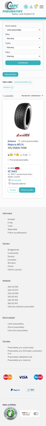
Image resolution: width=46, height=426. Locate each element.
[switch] (36, 413)
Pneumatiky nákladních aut (20, 357)
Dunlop (11, 256)
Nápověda (12, 229)
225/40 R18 (13, 293)
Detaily (13, 190)
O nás (10, 222)
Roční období (10, 26)
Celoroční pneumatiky (18, 330)
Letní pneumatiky (21, 82)
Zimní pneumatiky (16, 327)
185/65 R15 (13, 303)
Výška (7, 43)
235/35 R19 (13, 300)
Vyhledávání (23, 63)
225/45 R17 (13, 290)
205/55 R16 (13, 286)
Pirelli (10, 266)
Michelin (12, 263)
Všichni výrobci (15, 269)
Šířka (7, 34)
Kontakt (11, 219)
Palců (7, 52)
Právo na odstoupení (17, 232)
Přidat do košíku (27, 190)
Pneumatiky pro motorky (19, 360)
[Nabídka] (38, 411)
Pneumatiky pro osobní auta (20, 347)
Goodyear (12, 259)
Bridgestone (13, 249)
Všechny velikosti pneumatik (21, 306)
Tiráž (10, 226)
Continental (13, 253)
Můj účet (31, 6)
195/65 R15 (13, 296)
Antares (7, 87)
